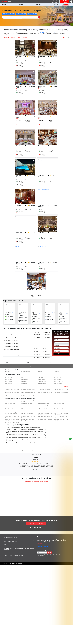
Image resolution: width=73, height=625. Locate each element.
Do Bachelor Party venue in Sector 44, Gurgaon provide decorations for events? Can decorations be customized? (25, 440)
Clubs (28, 13)
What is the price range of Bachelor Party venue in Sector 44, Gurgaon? (20, 450)
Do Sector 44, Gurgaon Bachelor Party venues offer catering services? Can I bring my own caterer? (24, 445)
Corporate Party (56, 32)
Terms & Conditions (19, 548)
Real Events (6, 546)
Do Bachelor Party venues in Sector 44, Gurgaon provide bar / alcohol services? (22, 448)
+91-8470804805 (36, 527)
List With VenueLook (41, 365)
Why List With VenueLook (9, 548)
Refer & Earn (46, 559)
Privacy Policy (26, 548)
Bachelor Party (13, 37)
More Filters (66, 4)
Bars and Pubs (12, 13)
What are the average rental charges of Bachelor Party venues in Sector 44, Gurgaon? (23, 437)
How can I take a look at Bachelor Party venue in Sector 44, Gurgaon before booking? (23, 427)
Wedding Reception (21, 32)
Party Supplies (14, 541)
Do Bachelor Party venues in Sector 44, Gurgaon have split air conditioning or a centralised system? (24, 432)
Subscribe (49, 552)
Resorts (17, 13)
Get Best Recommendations (36, 523)
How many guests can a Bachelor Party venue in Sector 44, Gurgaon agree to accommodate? (25, 429)
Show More (66, 386)
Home (5, 559)
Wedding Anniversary (29, 32)
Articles (14, 546)
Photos (11, 546)
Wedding (14, 32)
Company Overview (21, 546)
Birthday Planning (7, 541)
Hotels (19, 37)
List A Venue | (35, 559)
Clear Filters (6, 37)
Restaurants (5, 13)
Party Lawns (23, 13)
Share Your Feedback (8, 549)
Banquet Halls (34, 13)
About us (10, 559)
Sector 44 (25, 37)
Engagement (43, 32)
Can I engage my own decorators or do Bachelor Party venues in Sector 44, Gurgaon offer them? (25, 434)
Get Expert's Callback (61, 353)
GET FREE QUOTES (64, 1)
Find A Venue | (24, 559)
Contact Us (32, 548)
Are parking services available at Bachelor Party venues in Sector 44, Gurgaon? (22, 442)
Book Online (28, 546)
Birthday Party (50, 32)
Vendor (28, 559)
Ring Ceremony (37, 32)
